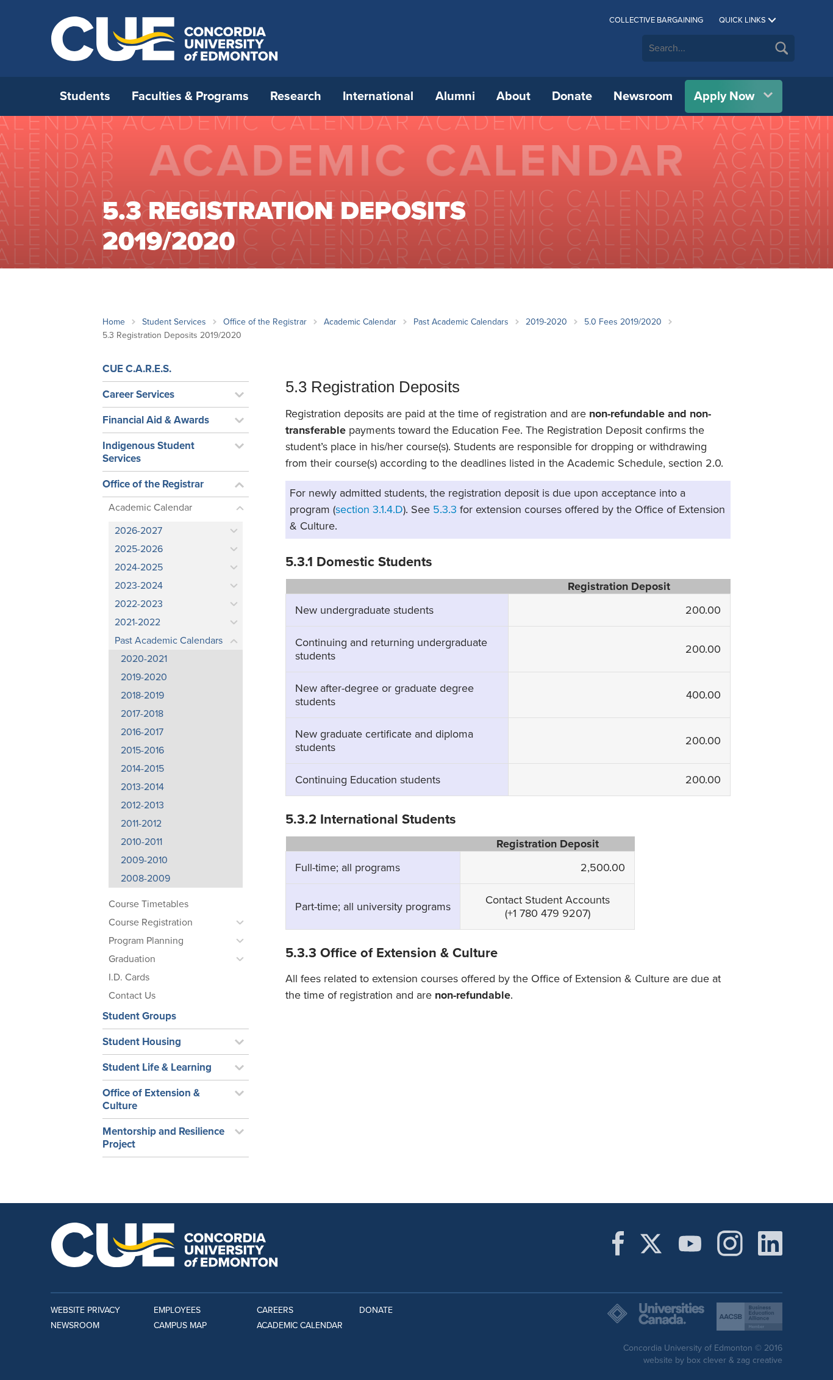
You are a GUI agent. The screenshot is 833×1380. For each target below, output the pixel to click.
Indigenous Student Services (148, 452)
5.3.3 (445, 509)
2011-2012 (141, 824)
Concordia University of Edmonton (165, 38)
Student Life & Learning (157, 1067)
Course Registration (151, 922)
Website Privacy (85, 1310)
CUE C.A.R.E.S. (136, 368)
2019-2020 (546, 322)
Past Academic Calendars (461, 322)
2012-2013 (142, 805)
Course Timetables (148, 904)
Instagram (730, 1243)
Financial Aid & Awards (155, 420)
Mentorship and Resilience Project (163, 1138)
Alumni (455, 96)
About (513, 96)
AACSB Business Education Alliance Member (749, 1317)
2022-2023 (139, 604)
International (378, 96)
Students (85, 96)
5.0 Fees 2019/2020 (623, 322)
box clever (706, 1360)
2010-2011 (141, 842)
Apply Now (724, 96)
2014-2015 (142, 769)
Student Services (174, 322)
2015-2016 (142, 750)
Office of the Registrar (265, 322)
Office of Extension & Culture (151, 1099)
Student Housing (141, 1041)
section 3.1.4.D (369, 509)
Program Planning (146, 941)
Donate (572, 96)
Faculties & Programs (190, 96)
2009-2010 (144, 860)
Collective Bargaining (656, 20)
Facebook (618, 1243)
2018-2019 (142, 695)
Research (295, 96)
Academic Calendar (360, 322)
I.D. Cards (129, 977)
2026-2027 (138, 531)
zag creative (759, 1360)
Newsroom (643, 96)
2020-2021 (144, 659)
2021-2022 (137, 622)
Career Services (138, 394)
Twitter (651, 1243)
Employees (177, 1310)
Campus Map (180, 1325)
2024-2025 (139, 567)
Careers (275, 1310)
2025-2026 (139, 549)
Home (113, 322)
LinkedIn (770, 1243)
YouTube (690, 1243)
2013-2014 (142, 787)
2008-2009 (145, 878)
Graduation (132, 959)
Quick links (742, 20)
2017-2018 (142, 714)
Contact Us (132, 996)
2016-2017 (142, 732)
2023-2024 (139, 586)
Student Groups (139, 1016)
